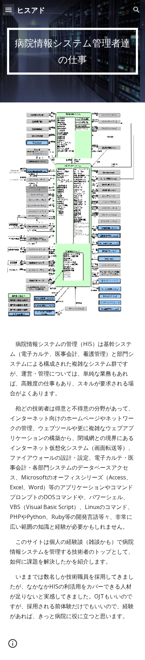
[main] (72, 51)
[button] (8, 9)
